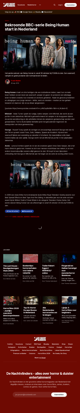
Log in (60, 5)
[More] (40, 4)
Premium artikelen (19, 353)
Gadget (59, 347)
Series (7, 20)
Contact (28, 344)
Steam (70, 344)
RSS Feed (37, 344)
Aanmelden (71, 5)
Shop (63, 344)
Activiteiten (22, 347)
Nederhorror (32, 5)
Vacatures (21, 5)
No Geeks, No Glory (60, 353)
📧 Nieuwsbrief (27, 211)
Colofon (10, 344)
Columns (32, 353)
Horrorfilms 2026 (44, 353)
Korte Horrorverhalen (29, 350)
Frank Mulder (16, 81)
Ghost (43, 358)
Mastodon (55, 344)
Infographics (14, 350)
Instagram (11, 347)
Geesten (20, 216)
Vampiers (27, 216)
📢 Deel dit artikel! (12, 211)
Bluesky (46, 344)
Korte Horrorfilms (46, 350)
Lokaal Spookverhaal (62, 350)
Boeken (32, 347)
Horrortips (68, 347)
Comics (51, 347)
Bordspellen (41, 347)
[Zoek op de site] (54, 4)
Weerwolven (34, 216)
